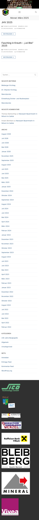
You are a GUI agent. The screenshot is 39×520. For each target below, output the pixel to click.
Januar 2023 (6, 287)
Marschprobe (6, 94)
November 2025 (7, 156)
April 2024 (5, 222)
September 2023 (8, 252)
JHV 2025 (7, 22)
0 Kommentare (20, 28)
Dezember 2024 (7, 191)
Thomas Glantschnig (10, 26)
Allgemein (5, 342)
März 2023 (5, 279)
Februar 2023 (6, 283)
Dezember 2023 (7, 239)
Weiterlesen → (8, 34)
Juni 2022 (5, 314)
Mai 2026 (5, 147)
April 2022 (5, 323)
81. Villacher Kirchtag (9, 90)
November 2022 (7, 296)
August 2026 (6, 134)
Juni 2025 (5, 173)
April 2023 (5, 274)
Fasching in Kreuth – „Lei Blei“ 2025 (17, 44)
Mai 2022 (5, 318)
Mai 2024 (5, 217)
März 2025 (5, 182)
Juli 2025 (5, 169)
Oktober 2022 (7, 301)
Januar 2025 (6, 187)
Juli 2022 (5, 309)
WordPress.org (7, 371)
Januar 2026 (6, 151)
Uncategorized (8, 28)
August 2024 (6, 204)
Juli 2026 (5, 138)
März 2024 (5, 226)
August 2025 (6, 165)
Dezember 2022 (7, 292)
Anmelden (5, 358)
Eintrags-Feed (6, 362)
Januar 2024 (6, 235)
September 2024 (8, 200)
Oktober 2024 (7, 195)
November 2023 (7, 244)
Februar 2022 (6, 327)
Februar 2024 (6, 230)
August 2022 (6, 305)
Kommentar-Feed (8, 366)
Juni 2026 (5, 143)
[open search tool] (36, 12)
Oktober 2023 (7, 248)
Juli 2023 (5, 261)
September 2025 (8, 160)
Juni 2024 (5, 213)
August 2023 (6, 257)
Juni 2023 (5, 266)
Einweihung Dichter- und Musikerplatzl (15, 99)
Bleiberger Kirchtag (8, 85)
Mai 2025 (5, 178)
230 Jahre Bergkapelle (10, 338)
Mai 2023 (5, 270)
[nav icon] (19, 12)
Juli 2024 (5, 208)
